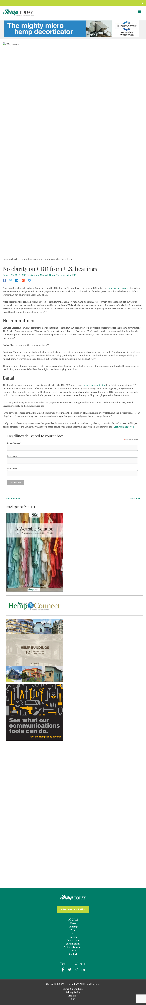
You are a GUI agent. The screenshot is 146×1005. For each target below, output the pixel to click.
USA (74, 275)
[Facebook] (4, 280)
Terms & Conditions (73, 988)
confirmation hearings (118, 288)
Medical (44, 275)
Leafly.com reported (124, 426)
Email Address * (14, 443)
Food (73, 930)
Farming (73, 936)
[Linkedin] (16, 280)
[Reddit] (23, 280)
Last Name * (12, 469)
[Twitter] (10, 280)
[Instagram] (76, 969)
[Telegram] (29, 280)
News (52, 275)
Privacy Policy (73, 992)
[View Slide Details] (71, 28)
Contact (73, 953)
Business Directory (73, 947)
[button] (142, 3)
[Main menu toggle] (139, 11)
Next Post (136, 498)
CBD (24, 275)
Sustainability (73, 943)
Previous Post (11, 498)
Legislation (33, 275)
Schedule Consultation (73, 909)
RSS (73, 999)
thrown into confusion (94, 385)
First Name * (12, 456)
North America (63, 275)
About (73, 950)
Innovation (73, 940)
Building (73, 926)
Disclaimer (73, 995)
